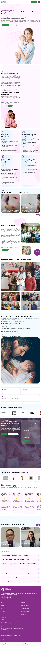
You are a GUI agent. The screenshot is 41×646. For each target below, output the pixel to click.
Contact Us (3, 611)
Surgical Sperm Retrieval (25, 611)
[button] (39, 215)
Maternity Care (23, 614)
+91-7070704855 (4, 622)
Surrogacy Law (4, 105)
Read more (12, 512)
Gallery (2, 608)
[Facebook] (2, 597)
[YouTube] (10, 597)
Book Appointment (34, 2)
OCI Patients (10, 105)
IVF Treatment (23, 602)
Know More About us (5, 249)
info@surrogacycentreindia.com (7, 623)
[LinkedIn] (7, 597)
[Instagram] (5, 597)
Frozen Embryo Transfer (25, 608)
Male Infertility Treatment (25, 605)
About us (2, 602)
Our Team (2, 605)
